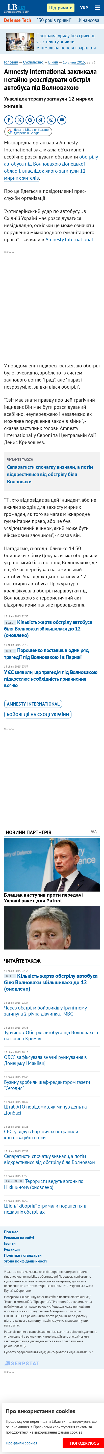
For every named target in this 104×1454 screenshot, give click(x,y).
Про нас (11, 1231)
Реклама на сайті (19, 1237)
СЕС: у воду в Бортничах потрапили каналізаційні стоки (41, 1134)
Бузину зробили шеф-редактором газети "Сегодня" (47, 1085)
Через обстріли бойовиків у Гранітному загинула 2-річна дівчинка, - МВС (45, 1010)
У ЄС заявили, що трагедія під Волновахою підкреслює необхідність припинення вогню (50, 679)
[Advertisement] (52, 307)
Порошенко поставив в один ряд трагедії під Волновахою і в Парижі (46, 653)
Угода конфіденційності (25, 1260)
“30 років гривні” (54, 20)
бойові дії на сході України (38, 714)
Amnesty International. (69, 239)
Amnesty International (33, 704)
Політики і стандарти (23, 1255)
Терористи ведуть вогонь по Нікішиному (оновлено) (44, 1184)
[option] (52, 41)
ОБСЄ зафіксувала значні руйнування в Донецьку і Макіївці (45, 1060)
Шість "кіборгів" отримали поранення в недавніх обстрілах (45, 1209)
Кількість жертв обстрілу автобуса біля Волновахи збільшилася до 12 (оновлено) (48, 629)
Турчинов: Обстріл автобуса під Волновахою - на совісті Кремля (52, 1035)
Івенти (10, 1243)
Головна (11, 62)
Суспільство (33, 62)
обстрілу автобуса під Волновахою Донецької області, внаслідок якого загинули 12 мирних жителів (51, 167)
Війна (53, 62)
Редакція (12, 1249)
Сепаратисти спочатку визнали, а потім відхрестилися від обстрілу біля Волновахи (50, 474)
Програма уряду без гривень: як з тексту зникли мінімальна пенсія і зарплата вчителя (66, 45)
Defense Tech (17, 20)
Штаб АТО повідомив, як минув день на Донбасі (45, 1109)
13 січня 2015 (74, 62)
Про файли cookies (21, 1443)
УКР (84, 8)
